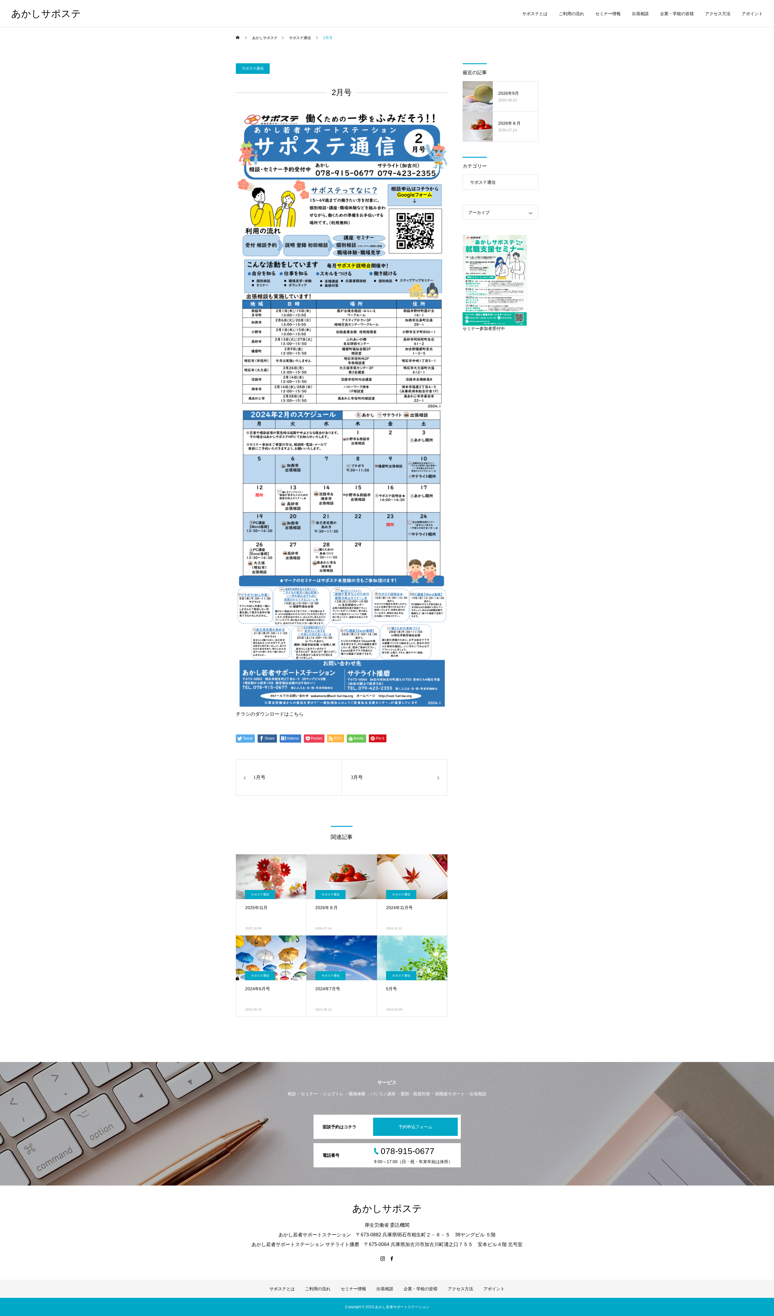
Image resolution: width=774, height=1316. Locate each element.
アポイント (752, 13)
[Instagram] (382, 1258)
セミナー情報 (608, 13)
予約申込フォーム (415, 1126)
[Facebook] (392, 1258)
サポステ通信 (253, 68)
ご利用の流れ (571, 13)
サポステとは (535, 13)
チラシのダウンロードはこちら (270, 714)
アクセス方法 (717, 13)
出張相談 (640, 13)
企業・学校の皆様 (677, 13)
